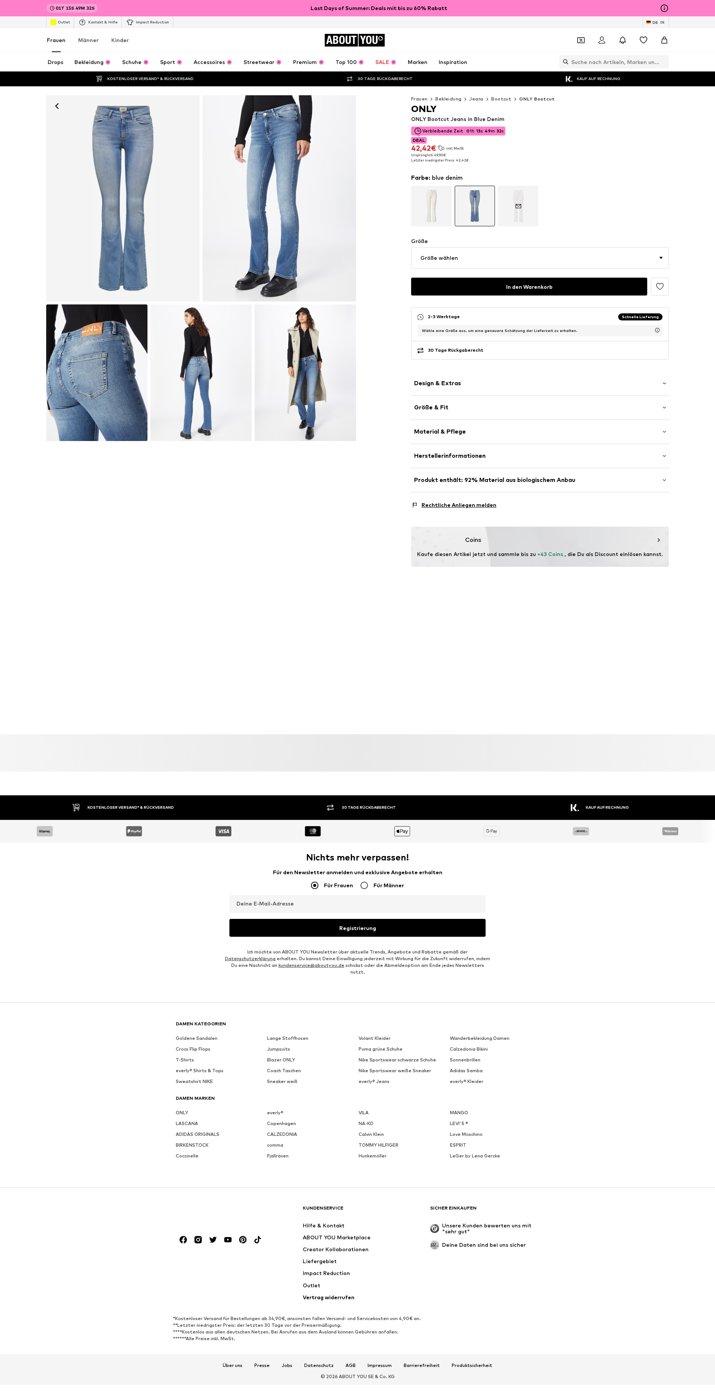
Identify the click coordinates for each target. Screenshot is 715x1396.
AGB (351, 1365)
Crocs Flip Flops (193, 1049)
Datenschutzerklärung (250, 958)
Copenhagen (281, 1123)
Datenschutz (319, 1365)
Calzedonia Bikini (469, 1049)
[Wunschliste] (643, 40)
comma (275, 1145)
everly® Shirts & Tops (199, 1070)
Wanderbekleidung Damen (479, 1038)
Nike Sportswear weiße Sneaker (395, 1070)
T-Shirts (185, 1060)
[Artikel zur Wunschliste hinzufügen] (660, 287)
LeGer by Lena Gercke (475, 1156)
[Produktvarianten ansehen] (431, 206)
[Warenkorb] (664, 40)
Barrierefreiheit (422, 1365)
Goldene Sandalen (196, 1038)
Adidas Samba (466, 1070)
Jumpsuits (278, 1049)
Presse (262, 1365)
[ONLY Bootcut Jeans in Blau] (96, 372)
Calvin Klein (371, 1134)
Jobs (287, 1365)
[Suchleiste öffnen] (563, 61)
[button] (540, 258)
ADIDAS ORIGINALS (197, 1134)
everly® (275, 1112)
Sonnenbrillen (465, 1060)
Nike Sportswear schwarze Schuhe (397, 1060)
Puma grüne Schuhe (381, 1049)
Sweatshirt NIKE (194, 1081)
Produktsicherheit (472, 1365)
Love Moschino (466, 1134)
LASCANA (187, 1123)
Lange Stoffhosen (287, 1038)
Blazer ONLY (281, 1060)
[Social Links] (183, 1239)
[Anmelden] (601, 40)
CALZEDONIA (282, 1134)
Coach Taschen (284, 1070)
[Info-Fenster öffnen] (664, 8)
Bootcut (501, 99)
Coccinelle (187, 1156)
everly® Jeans (374, 1081)
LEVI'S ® (459, 1123)
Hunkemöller (373, 1156)
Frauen (56, 40)
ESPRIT (458, 1145)
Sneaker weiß (282, 1081)
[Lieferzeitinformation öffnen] (657, 330)
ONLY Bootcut (536, 99)
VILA (364, 1112)
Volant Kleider (375, 1038)
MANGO (459, 1112)
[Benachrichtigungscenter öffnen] (622, 40)
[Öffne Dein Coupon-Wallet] (580, 40)
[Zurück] (57, 106)
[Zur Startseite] (216, 1211)
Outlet (64, 22)
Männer (88, 40)
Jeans (476, 99)
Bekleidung (448, 99)
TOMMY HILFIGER (378, 1145)
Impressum (380, 1365)
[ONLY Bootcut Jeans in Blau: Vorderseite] (123, 198)
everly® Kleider (466, 1081)
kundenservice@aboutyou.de (311, 965)
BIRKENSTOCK (192, 1145)
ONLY (182, 1112)
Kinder (120, 40)
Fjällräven (278, 1156)
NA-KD (366, 1123)
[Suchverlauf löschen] (663, 62)
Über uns (232, 1365)
